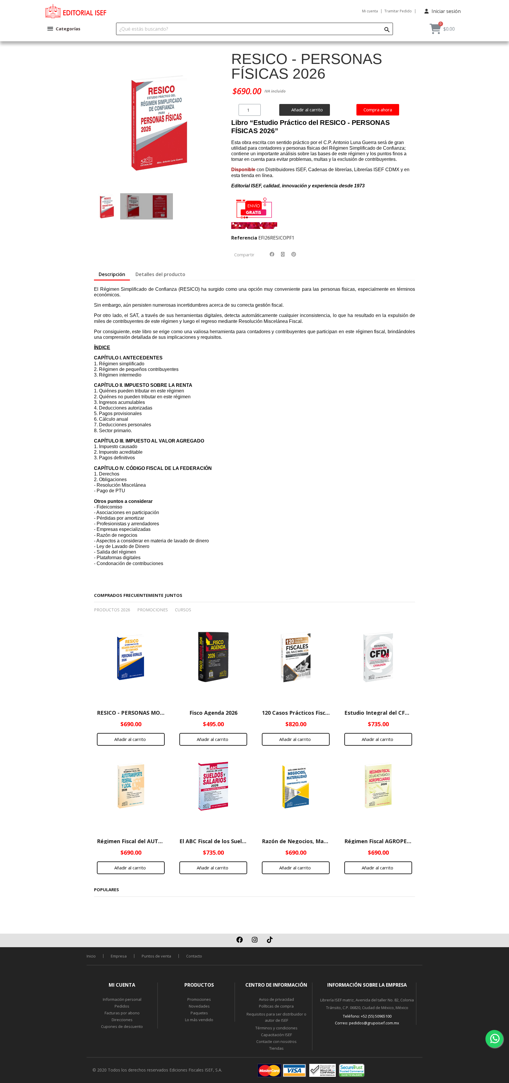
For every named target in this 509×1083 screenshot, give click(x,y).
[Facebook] (272, 254)
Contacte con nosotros (276, 1041)
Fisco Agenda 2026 (213, 712)
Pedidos (122, 1006)
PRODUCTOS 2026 (112, 610)
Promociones (199, 999)
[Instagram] (254, 940)
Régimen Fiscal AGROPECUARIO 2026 (392, 841)
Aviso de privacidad (276, 999)
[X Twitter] (282, 254)
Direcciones (122, 1019)
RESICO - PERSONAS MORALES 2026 (143, 712)
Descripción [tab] (112, 274)
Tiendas (276, 1048)
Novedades (199, 1006)
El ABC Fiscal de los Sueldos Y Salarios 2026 (235, 841)
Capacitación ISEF (276, 1034)
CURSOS (183, 610)
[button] (101, 122)
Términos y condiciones (276, 1028)
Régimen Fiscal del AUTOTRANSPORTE (147, 841)
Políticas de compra (276, 1006)
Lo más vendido (199, 1019)
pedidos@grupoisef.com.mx (374, 1023)
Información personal (122, 999)
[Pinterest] (293, 254)
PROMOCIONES (152, 610)
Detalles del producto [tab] (160, 274)
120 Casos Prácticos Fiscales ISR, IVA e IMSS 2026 (325, 712)
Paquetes (199, 1013)
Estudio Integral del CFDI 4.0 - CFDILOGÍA (398, 712)
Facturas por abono (122, 1013)
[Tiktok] (269, 940)
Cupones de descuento (122, 1026)
